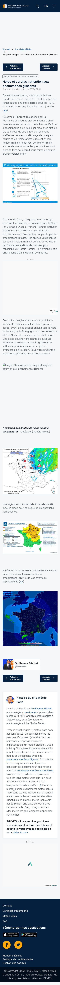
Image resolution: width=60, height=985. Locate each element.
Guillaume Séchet (41, 708)
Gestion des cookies (14, 962)
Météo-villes (10, 916)
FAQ (5, 921)
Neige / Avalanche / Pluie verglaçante (20, 76)
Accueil (6, 49)
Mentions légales (12, 955)
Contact (7, 905)
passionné (30, 712)
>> (5, 110)
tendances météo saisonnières (35, 770)
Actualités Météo (23, 49)
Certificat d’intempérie (15, 910)
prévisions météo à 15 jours (22, 759)
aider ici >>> (20, 832)
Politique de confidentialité (18, 959)
